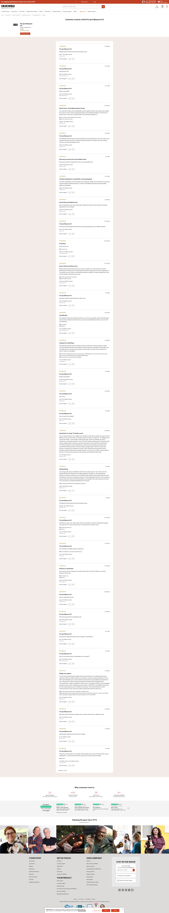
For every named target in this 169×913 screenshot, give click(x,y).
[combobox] (84, 6)
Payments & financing (34, 871)
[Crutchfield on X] (129, 890)
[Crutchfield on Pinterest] (126, 890)
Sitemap (93, 899)
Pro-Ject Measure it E (36, 15)
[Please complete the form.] (134, 870)
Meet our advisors (91, 866)
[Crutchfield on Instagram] (122, 890)
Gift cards (31, 879)
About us (89, 861)
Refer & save (31, 869)
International (60, 866)
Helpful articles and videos (92, 882)
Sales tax (75, 899)
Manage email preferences (63, 894)
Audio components (16, 15)
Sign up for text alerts (124, 875)
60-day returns (90, 876)
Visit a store (59, 871)
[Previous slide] (76, 1)
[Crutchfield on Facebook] (119, 890)
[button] (69, 59)
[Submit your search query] (103, 6)
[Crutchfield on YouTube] (132, 890)
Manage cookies (60, 886)
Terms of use (81, 899)
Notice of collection (61, 891)
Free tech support (90, 874)
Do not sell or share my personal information (67, 888)
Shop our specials (33, 876)
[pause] (94, 2)
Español (59, 869)
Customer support (61, 863)
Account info (32, 863)
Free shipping (18, 1)
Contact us (59, 861)
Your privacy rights (61, 883)
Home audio (7, 15)
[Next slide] (92, 1)
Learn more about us (84, 822)
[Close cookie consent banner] (122, 909)
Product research (90, 871)
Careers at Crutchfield (62, 874)
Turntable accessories (26, 15)
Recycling (31, 874)
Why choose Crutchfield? (92, 863)
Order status (32, 861)
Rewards (31, 866)
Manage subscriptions (34, 882)
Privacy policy (60, 880)
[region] (84, 839)
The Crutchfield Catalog (92, 884)
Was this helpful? (63, 59)
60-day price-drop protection (84, 1)
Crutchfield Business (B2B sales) (94, 869)
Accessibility (88, 899)
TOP (166, 912)
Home (2, 15)
